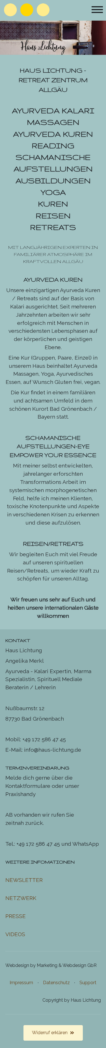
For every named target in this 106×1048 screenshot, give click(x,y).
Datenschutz (56, 982)
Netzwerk (20, 898)
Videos (15, 934)
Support (87, 982)
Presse (15, 916)
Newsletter (24, 880)
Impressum (21, 982)
